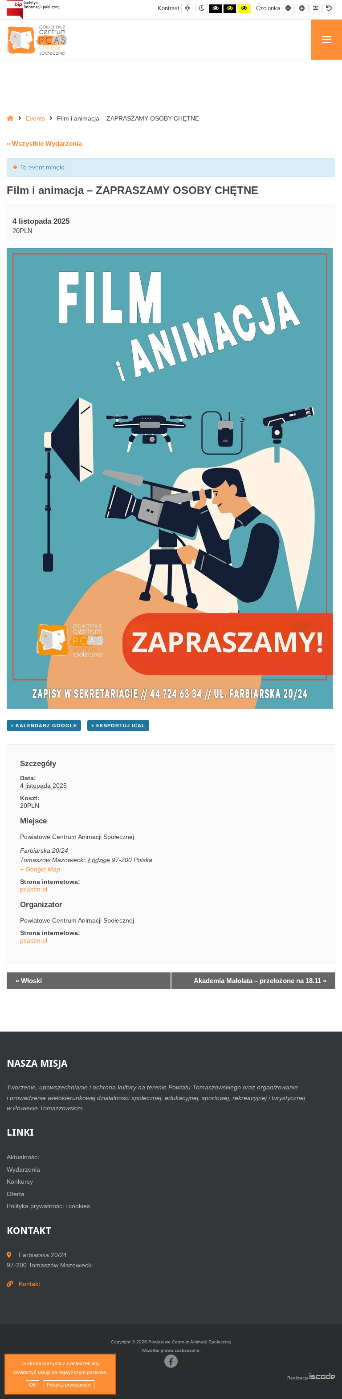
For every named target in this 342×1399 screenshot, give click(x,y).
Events (35, 118)
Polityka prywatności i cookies (48, 1206)
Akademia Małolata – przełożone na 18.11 (260, 980)
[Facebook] (171, 1361)
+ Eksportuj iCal (118, 725)
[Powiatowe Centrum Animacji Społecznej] (40, 40)
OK (32, 1384)
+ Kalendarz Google (44, 725)
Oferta (15, 1193)
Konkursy (20, 1181)
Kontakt (29, 1283)
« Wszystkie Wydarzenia (44, 143)
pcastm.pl (33, 889)
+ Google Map (40, 869)
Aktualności (23, 1157)
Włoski (29, 980)
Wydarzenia (23, 1169)
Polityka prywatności (69, 1384)
